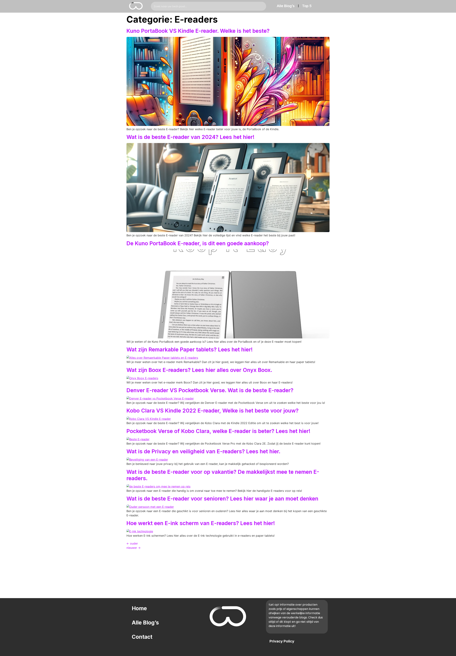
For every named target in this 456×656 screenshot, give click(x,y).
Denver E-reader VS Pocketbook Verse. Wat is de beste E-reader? (209, 390)
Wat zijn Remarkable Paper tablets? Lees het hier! (189, 349)
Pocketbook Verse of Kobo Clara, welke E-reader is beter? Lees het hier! (218, 431)
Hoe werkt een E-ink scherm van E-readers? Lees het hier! (200, 523)
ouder (132, 543)
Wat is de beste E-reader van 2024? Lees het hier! (190, 137)
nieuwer (133, 547)
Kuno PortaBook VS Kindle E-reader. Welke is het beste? (198, 31)
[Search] (261, 6)
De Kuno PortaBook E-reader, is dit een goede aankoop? (197, 243)
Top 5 (307, 6)
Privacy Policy (282, 641)
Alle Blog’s (286, 6)
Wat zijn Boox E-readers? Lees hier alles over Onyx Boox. (199, 370)
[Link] (208, 635)
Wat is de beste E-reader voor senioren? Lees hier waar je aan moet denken (222, 498)
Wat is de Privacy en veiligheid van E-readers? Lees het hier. (203, 451)
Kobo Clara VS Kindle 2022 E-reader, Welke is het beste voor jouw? (212, 410)
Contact (142, 637)
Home (139, 608)
